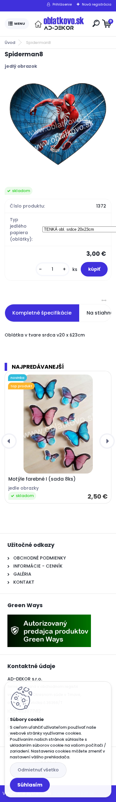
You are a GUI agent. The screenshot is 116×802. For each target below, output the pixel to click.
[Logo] (59, 24)
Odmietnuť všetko (38, 770)
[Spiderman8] (58, 123)
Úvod (10, 42)
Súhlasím (29, 784)
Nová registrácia (96, 4)
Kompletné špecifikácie (41, 312)
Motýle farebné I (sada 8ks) (42, 479)
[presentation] (9, 441)
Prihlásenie (62, 4)
